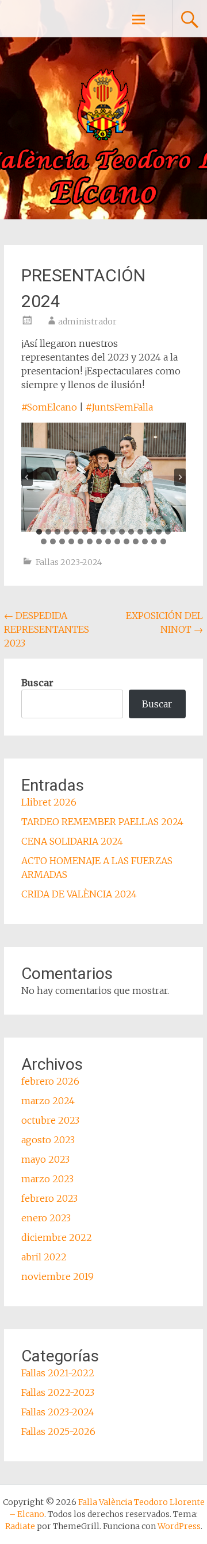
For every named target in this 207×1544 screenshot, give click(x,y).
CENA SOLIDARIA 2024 (72, 841)
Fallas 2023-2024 (69, 562)
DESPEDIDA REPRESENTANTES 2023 (46, 629)
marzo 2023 (47, 1179)
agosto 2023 (48, 1140)
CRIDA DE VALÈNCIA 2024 (79, 894)
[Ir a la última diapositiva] (27, 477)
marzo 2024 (48, 1100)
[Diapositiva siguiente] (180, 477)
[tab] (39, 532)
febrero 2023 (49, 1198)
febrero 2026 (50, 1081)
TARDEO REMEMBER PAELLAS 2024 (102, 821)
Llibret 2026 (48, 802)
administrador (87, 321)
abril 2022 (44, 1257)
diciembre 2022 (56, 1237)
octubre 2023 (50, 1120)
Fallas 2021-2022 (57, 1373)
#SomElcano (49, 407)
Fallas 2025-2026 (58, 1431)
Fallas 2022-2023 (57, 1392)
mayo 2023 (45, 1159)
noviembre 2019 (57, 1276)
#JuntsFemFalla (119, 407)
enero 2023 (46, 1218)
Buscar (37, 682)
